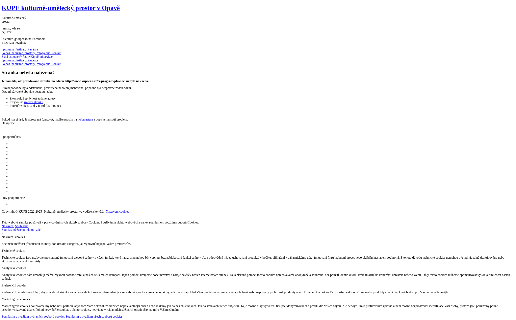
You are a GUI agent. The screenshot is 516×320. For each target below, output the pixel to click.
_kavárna (32, 49)
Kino (34, 56)
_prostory (29, 53)
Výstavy (25, 56)
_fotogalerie (42, 53)
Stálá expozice (11, 56)
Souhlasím (21, 226)
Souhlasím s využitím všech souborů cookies (94, 316)
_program (8, 49)
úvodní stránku (33, 102)
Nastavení (8, 226)
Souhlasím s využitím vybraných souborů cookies (33, 316)
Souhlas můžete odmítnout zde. (21, 229)
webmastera (85, 119)
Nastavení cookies (117, 211)
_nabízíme (16, 53)
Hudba (41, 56)
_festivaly (20, 49)
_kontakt (55, 53)
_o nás (6, 53)
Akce (49, 56)
